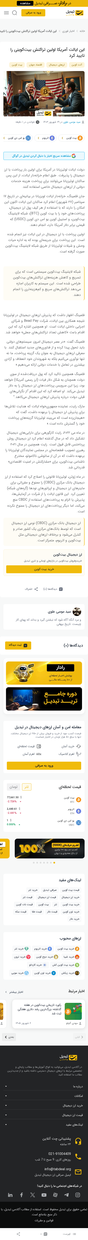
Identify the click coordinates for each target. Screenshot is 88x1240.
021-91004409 (59, 1154)
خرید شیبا (69, 957)
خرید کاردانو (35, 965)
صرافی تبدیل (50, 890)
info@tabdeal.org (57, 1169)
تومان (14, 787)
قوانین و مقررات (44, 1220)
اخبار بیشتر (16, 992)
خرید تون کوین (71, 912)
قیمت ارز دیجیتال (47, 897)
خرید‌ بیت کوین (44, 569)
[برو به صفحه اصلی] (74, 13)
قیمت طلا (37, 912)
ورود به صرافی (33, 13)
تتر (27, 787)
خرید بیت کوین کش (63, 965)
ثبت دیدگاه (15, 645)
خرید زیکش (67, 973)
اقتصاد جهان (35, 65)
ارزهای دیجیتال (57, 65)
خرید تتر (32, 890)
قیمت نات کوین (24, 904)
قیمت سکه (20, 912)
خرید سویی (17, 973)
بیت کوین (17, 65)
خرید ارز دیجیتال (70, 897)
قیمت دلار (52, 912)
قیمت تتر (27, 897)
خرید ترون (19, 957)
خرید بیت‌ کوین (71, 904)
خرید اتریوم (40, 949)
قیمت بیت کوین (70, 890)
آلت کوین (77, 65)
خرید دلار (74, 919)
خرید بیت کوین (65, 949)
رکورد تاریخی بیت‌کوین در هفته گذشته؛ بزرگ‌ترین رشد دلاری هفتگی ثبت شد (39, 1009)
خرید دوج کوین (44, 957)
